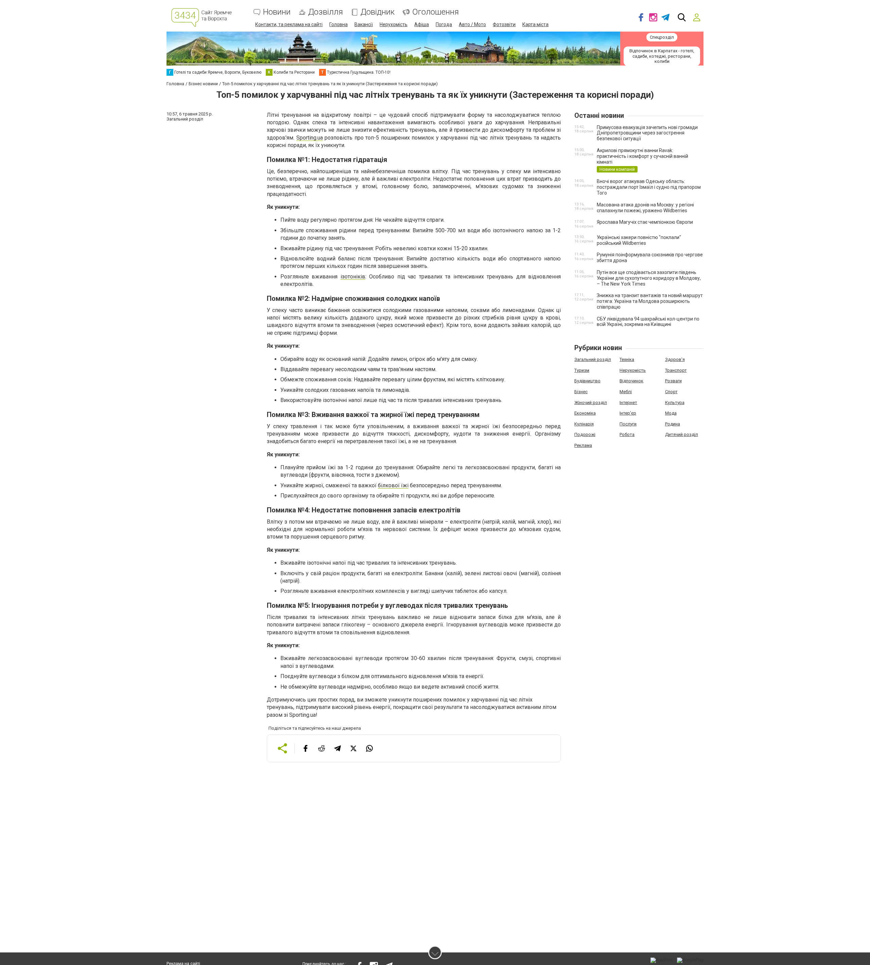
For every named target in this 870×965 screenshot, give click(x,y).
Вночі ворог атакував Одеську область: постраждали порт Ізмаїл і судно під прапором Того (649, 187)
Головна (338, 24)
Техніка (627, 359)
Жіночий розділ (590, 402)
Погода (444, 24)
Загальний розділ (592, 359)
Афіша (421, 24)
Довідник (378, 12)
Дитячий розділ (681, 434)
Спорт (671, 391)
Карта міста (535, 24)
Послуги (628, 423)
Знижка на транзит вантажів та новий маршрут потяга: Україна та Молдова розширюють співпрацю (650, 301)
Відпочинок (631, 380)
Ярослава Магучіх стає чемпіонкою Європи (645, 222)
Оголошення (435, 12)
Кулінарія (584, 423)
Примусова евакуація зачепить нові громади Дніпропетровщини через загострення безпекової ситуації (647, 133)
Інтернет (628, 402)
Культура (674, 402)
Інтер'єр (628, 413)
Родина (672, 423)
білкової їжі (393, 485)
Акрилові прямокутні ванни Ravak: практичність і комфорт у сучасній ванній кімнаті (642, 156)
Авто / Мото (472, 24)
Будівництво (587, 380)
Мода (671, 413)
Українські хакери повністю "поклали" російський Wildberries (639, 240)
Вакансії (363, 24)
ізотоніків (353, 276)
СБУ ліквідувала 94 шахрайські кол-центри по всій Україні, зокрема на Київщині (648, 321)
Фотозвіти (504, 24)
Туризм (581, 370)
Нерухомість (393, 24)
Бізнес (581, 391)
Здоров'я (675, 359)
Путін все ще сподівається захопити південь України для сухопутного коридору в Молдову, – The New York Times (649, 278)
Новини (277, 12)
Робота (627, 434)
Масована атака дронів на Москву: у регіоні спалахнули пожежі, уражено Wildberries (645, 207)
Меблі (626, 391)
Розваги (673, 380)
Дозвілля (325, 12)
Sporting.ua (309, 137)
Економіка (585, 413)
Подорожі (584, 434)
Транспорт (676, 370)
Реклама (583, 445)
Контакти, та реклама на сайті (289, 24)
